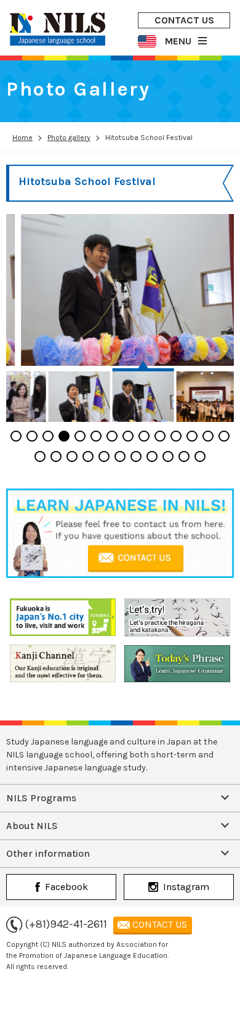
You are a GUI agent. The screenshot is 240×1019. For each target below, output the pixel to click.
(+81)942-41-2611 (66, 924)
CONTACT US (184, 20)
